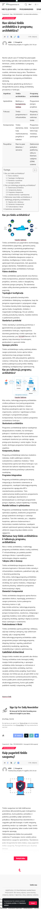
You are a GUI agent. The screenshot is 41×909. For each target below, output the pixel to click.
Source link (6, 697)
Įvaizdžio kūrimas (15, 908)
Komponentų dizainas (15, 190)
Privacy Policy (20, 725)
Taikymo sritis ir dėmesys (15, 202)
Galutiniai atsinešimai (13, 209)
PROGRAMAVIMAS (9, 18)
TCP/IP (21, 336)
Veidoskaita (27, 908)
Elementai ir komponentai (16, 204)
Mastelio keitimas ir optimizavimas (19, 195)
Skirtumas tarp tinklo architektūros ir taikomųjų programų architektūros (18, 198)
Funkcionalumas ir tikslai (15, 207)
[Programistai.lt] (12, 4)
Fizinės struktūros (13, 176)
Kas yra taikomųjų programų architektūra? (20, 185)
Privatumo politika (11, 903)
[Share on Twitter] (11, 37)
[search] (25, 4)
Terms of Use (23, 723)
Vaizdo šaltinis (20, 240)
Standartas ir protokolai (15, 180)
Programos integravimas (15, 192)
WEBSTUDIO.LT (10, 890)
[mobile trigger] (4, 4)
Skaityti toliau (20, 858)
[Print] (18, 37)
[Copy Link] (14, 37)
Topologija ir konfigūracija (16, 178)
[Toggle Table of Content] (33, 170)
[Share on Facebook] (7, 37)
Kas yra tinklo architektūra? (15, 173)
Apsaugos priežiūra (14, 183)
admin (10, 42)
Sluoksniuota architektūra (15, 188)
